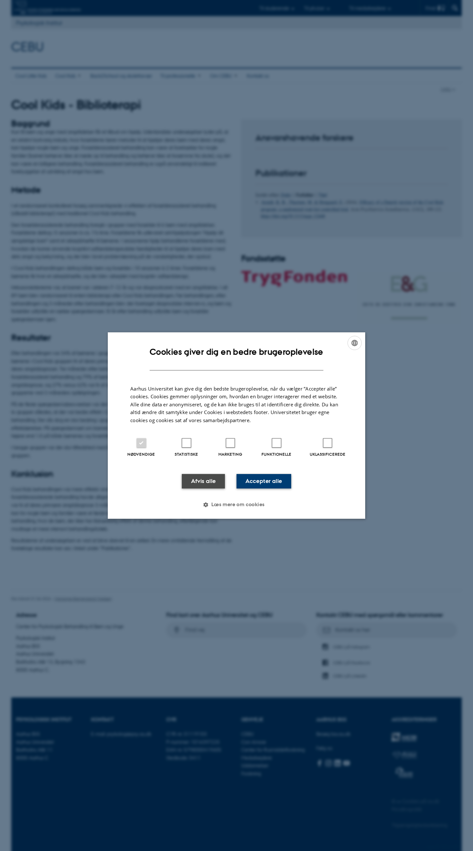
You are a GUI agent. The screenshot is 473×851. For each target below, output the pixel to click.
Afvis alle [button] (203, 481)
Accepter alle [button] (264, 481)
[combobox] (354, 343)
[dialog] (236, 425)
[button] (236, 504)
